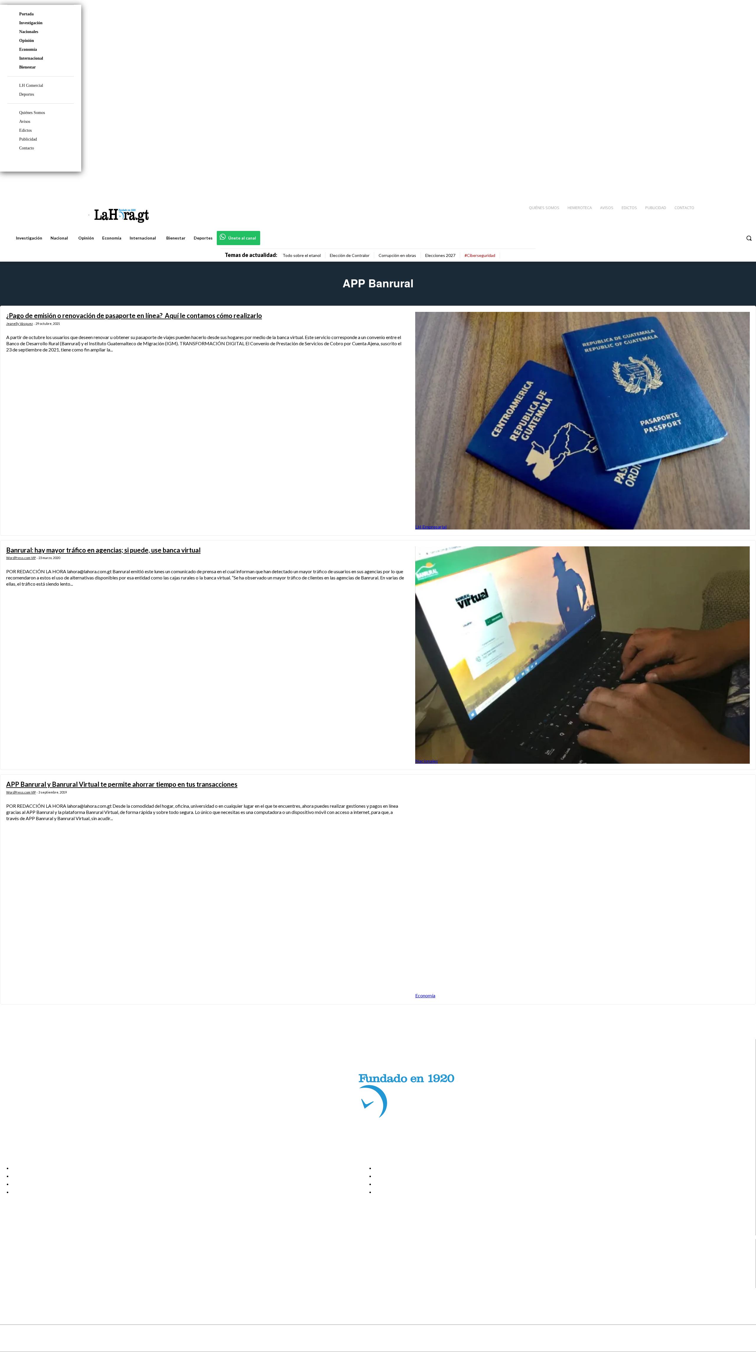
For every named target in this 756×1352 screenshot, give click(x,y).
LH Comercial (31, 85)
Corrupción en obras (397, 255)
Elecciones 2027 (440, 255)
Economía (28, 49)
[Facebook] (702, 183)
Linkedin (26, 1269)
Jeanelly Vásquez (19, 323)
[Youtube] (744, 183)
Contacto (26, 148)
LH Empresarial (431, 527)
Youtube (26, 1284)
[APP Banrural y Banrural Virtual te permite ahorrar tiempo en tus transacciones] (582, 889)
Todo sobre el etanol (302, 255)
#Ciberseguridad (480, 255)
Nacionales (28, 32)
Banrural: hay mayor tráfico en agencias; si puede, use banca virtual (103, 550)
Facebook (27, 1254)
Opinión (26, 40)
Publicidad (28, 139)
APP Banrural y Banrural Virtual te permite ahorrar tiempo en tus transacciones (121, 784)
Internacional (31, 58)
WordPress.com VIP (21, 558)
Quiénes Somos (32, 112)
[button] (749, 238)
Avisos (24, 121)
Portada (26, 14)
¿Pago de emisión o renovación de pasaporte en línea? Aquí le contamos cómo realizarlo (134, 316)
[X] (9, 1276)
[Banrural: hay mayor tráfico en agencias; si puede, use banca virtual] (582, 655)
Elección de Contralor (349, 255)
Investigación (31, 23)
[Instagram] (713, 183)
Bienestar (27, 67)
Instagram (28, 1261)
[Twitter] (734, 183)
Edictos (25, 130)
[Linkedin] (723, 183)
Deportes (26, 94)
